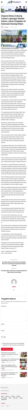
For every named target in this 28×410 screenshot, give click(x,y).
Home (2, 396)
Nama (3, 324)
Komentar (4, 306)
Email (3, 330)
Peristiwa (13, 396)
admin (6, 27)
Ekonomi (7, 396)
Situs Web (3, 337)
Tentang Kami (4, 399)
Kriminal (18, 396)
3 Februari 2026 (14, 27)
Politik (10, 397)
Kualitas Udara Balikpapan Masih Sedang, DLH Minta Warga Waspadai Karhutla (9, 367)
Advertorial (15, 397)
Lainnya (20, 397)
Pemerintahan (4, 397)
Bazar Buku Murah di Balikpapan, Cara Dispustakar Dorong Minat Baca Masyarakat (9, 374)
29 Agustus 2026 (9, 356)
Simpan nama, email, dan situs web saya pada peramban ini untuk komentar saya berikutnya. (13, 344)
